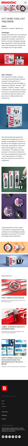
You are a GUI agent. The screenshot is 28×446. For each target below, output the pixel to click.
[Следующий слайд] (27, 116)
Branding (4, 419)
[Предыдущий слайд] (0, 116)
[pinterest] (9, 437)
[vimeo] (13, 437)
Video (3, 403)
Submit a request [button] (7, 425)
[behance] (6, 437)
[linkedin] (19, 437)
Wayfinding (4, 415)
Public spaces (5, 411)
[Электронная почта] (3, 437)
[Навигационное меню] (25, 2)
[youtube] (16, 437)
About (3, 401)
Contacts (4, 406)
